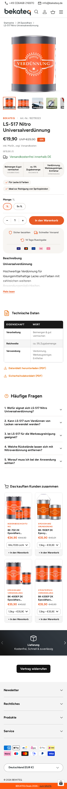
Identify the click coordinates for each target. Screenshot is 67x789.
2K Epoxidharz (24, 23)
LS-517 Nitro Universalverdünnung (21, 25)
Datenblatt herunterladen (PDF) (27, 368)
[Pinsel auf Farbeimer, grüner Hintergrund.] (51, 103)
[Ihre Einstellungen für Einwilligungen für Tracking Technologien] (61, 783)
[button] (53, 12)
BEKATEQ (17, 780)
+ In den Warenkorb (18, 552)
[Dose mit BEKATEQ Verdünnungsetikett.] (9, 103)
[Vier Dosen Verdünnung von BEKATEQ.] (23, 103)
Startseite (9, 23)
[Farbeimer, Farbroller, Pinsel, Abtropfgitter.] (37, 103)
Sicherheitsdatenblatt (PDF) (25, 375)
